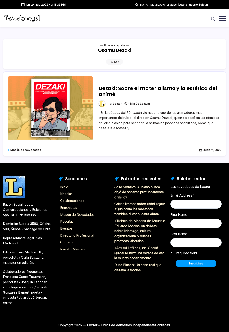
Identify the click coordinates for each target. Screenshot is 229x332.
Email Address (182, 195)
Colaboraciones (72, 201)
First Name (178, 214)
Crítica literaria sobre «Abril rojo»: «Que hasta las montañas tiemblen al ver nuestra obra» (139, 209)
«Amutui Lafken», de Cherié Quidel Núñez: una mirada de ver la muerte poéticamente (139, 253)
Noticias (66, 194)
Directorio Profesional (77, 235)
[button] (213, 18)
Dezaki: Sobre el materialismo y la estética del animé (158, 91)
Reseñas (67, 221)
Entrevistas (68, 207)
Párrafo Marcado (73, 249)
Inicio (64, 187)
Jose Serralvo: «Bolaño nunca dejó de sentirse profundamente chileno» (139, 192)
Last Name (178, 234)
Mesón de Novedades (77, 214)
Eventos (66, 228)
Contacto (67, 242)
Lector (117, 103)
